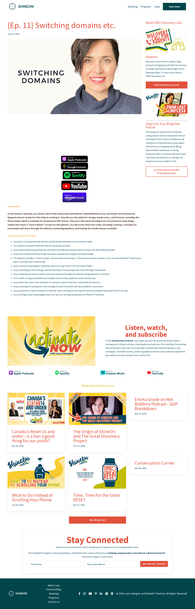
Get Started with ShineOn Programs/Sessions (166, 171)
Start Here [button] (174, 6)
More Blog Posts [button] (97, 520)
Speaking (133, 6)
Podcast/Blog (53, 589)
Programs (145, 6)
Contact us (54, 601)
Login (157, 6)
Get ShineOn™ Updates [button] (154, 564)
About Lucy (54, 585)
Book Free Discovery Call (166, 85)
